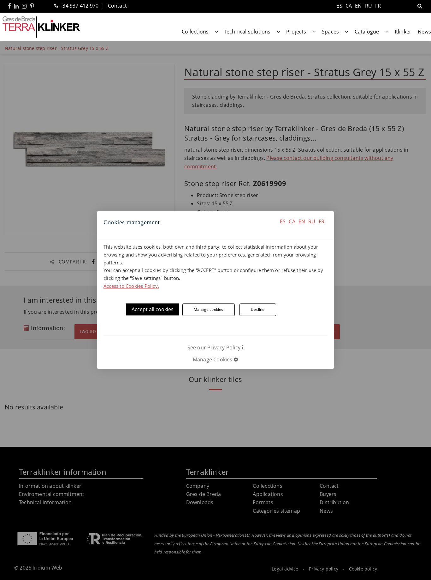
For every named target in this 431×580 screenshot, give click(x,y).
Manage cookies (208, 309)
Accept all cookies (153, 309)
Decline (257, 309)
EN (301, 221)
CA (292, 221)
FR (321, 221)
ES (283, 221)
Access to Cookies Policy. (131, 286)
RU (311, 221)
